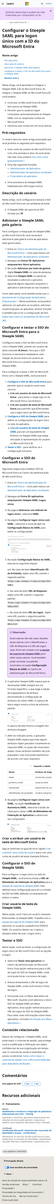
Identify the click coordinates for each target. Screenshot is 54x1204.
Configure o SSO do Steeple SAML (25, 416)
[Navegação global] (3, 3)
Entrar (49, 3)
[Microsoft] (27, 3)
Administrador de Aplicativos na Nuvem (31, 172)
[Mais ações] (49, 22)
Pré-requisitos (10, 60)
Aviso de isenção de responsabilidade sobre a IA (24, 1180)
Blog (25, 1184)
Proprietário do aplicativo (23, 176)
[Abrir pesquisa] (42, 3)
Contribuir (37, 1184)
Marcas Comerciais (28, 1196)
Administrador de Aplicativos (25, 168)
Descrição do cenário (14, 64)
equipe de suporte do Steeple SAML (20, 885)
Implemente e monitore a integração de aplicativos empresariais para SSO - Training (26, 1112)
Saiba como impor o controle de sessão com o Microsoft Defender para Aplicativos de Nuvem (26, 1059)
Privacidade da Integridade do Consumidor (22, 1192)
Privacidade (7, 1188)
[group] (29, 782)
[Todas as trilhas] (4, 22)
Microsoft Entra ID (18, 22)
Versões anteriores (11, 1184)
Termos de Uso (9, 1196)
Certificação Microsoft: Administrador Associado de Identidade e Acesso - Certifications (27, 1131)
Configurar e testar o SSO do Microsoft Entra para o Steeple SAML (27, 72)
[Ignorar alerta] (50, 11)
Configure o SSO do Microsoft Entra (26, 381)
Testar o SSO (14, 447)
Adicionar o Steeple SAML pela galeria (22, 67)
